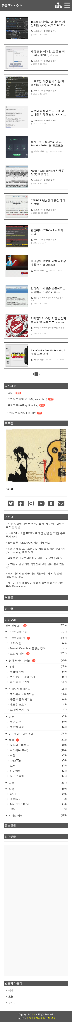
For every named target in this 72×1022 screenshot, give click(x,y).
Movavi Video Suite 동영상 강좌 (38, 648)
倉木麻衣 (38, 798)
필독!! (14, 393)
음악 (37, 788)
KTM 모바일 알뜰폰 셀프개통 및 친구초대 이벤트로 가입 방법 (35, 526)
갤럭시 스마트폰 (38, 745)
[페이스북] (21, 503)
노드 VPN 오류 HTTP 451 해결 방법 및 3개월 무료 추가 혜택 (35, 535)
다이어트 (38, 770)
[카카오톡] (51, 503)
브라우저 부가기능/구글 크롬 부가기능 (47, 329)
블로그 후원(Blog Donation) (26, 405)
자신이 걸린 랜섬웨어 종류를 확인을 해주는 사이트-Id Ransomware (35, 585)
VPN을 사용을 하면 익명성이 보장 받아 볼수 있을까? (35, 566)
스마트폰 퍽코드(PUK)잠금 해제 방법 (29, 542)
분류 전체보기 (36, 625)
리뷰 (37, 782)
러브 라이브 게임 (38, 682)
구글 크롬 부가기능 (38, 699)
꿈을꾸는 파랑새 (12, 5)
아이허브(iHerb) (38, 750)
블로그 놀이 (38, 775)
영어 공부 (38, 721)
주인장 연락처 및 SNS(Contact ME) (30, 399)
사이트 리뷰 (39, 151)
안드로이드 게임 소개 (38, 676)
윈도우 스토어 (38, 704)
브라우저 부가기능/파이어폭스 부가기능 (47, 299)
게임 (37, 666)
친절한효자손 (33, 1018)
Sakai (32, 1014)
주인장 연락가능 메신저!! (24, 413)
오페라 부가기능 (38, 709)
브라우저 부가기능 (37, 688)
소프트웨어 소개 (37, 631)
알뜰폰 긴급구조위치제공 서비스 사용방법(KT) (35, 558)
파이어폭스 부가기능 (38, 694)
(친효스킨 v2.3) (48, 1018)
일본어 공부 (38, 726)
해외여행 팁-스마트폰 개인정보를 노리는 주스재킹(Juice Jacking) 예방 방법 (36, 550)
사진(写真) (38, 760)
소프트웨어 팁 (37, 638)
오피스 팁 (38, 643)
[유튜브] (41, 503)
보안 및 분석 (38, 653)
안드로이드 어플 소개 (37, 733)
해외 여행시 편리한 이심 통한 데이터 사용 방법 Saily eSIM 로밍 (34, 575)
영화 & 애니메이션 (37, 660)
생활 (37, 739)
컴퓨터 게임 (38, 671)
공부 (37, 716)
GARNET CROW (38, 804)
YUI (38, 808)
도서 (38, 765)
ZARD (38, 794)
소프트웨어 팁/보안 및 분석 (45, 31)
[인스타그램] (31, 503)
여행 (38, 755)
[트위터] (11, 503)
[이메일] (61, 503)
